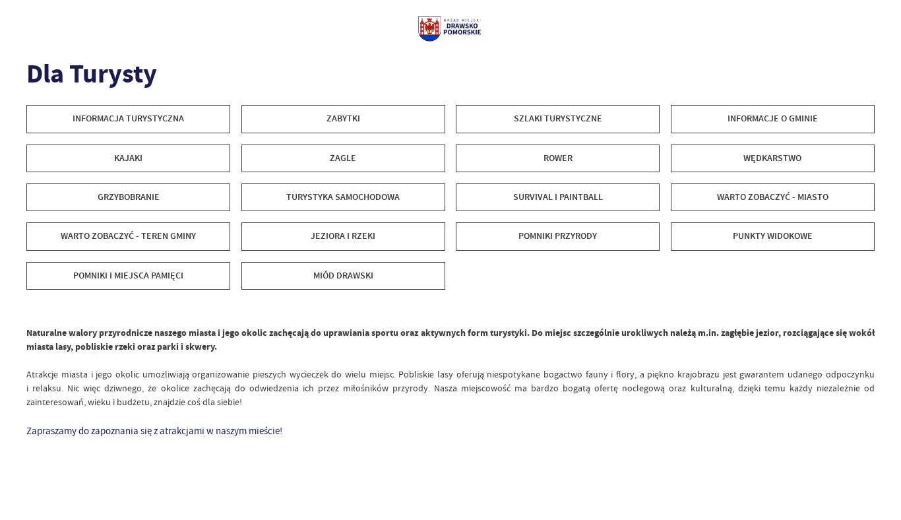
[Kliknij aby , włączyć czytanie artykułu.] (35, 309)
